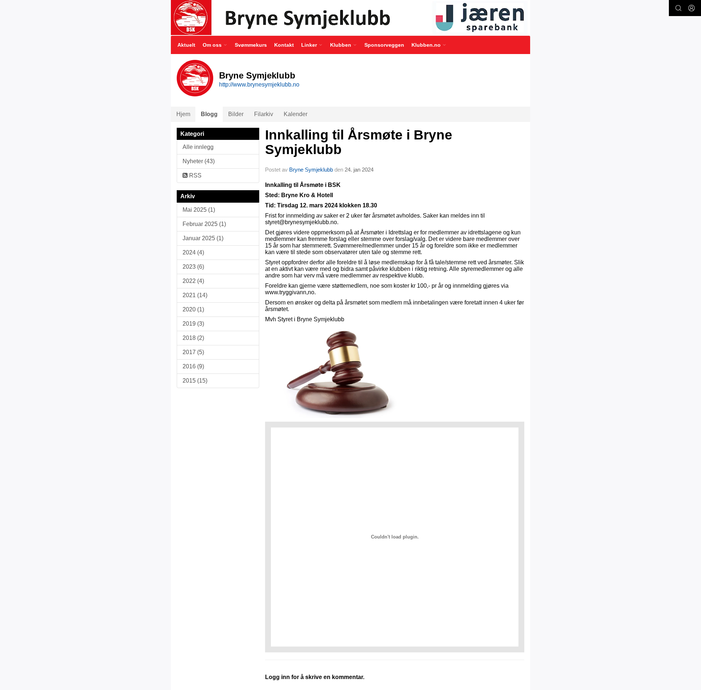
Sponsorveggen (384, 45)
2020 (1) (193, 309)
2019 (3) (193, 324)
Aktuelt (186, 45)
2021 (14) (195, 295)
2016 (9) (193, 366)
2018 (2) (193, 338)
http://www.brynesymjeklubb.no (259, 84)
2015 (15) (195, 380)
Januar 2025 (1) (203, 238)
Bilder (236, 114)
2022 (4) (193, 281)
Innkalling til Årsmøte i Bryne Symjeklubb (358, 142)
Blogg (209, 114)
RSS (195, 175)
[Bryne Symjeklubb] (350, 17)
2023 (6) (193, 267)
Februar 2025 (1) (204, 224)
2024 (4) (193, 252)
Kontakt (284, 45)
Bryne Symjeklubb (311, 169)
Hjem (183, 114)
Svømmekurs (251, 45)
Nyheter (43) (199, 161)
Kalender (295, 114)
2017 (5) (193, 352)
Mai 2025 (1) (199, 210)
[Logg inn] (691, 8)
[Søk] (678, 8)
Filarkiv (263, 114)
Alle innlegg (198, 147)
